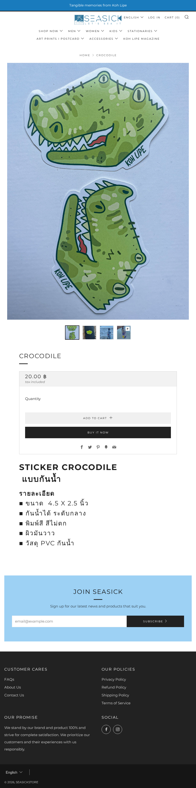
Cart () (172, 17)
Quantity (33, 398)
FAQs (9, 679)
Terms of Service (116, 703)
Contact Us (14, 695)
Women (93, 31)
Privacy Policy (114, 679)
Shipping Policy (115, 695)
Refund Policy (114, 687)
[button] (72, 332)
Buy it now (98, 432)
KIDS (113, 31)
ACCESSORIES (101, 38)
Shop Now (48, 31)
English (131, 17)
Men (72, 31)
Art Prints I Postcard (58, 38)
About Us (12, 687)
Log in (154, 17)
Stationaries (140, 31)
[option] (98, 191)
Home (85, 55)
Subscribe (153, 621)
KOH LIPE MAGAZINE (141, 38)
